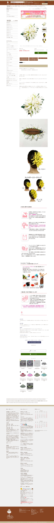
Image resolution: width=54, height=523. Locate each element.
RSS (31, 514)
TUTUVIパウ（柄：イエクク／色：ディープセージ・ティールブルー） (44, 379)
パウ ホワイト (8, 399)
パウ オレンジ (21, 399)
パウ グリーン (30, 399)
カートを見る (41, 511)
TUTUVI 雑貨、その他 (9, 37)
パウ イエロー (26, 399)
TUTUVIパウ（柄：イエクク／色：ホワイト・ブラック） (44, 368)
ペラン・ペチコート (9, 55)
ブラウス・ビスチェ (9, 62)
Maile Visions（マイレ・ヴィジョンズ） (12, 80)
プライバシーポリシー (34, 512)
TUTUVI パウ (8, 22)
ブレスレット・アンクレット (10, 47)
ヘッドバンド (8, 44)
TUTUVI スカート (9, 24)
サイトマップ (52, 0)
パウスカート (8, 14)
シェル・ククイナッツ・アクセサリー (12, 49)
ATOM (33, 514)
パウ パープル (39, 399)
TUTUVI (8, 11)
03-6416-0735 (29, 2)
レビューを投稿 (33, 350)
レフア (22, 402)
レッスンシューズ (9, 72)
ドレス (7, 67)
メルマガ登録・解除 (34, 513)
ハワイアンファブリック (10, 57)
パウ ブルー (34, 399)
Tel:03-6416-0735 (34, 342)
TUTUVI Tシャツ (9, 34)
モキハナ (27, 402)
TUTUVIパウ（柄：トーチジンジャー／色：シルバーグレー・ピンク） (30, 379)
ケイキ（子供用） (9, 54)
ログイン (41, 510)
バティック (8, 60)
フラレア (36, 402)
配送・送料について (34, 510)
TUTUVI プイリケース (9, 29)
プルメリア (15, 402)
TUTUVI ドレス (9, 32)
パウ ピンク (12, 399)
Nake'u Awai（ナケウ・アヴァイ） (11, 78)
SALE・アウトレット (9, 83)
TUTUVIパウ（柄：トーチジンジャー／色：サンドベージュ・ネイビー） (23, 368)
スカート (33, 402)
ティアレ (19, 402)
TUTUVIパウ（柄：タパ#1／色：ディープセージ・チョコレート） (37, 379)
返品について (33, 511)
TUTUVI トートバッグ (9, 35)
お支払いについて (33, 509)
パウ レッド (16, 399)
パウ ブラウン (43, 399)
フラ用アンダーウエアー (10, 70)
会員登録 (41, 509)
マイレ (24, 402)
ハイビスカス (11, 402)
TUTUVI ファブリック (9, 27)
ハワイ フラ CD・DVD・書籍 (11, 75)
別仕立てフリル (9, 85)
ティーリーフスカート (9, 65)
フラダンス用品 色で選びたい (11, 16)
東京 (7, 402)
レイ (7, 42)
